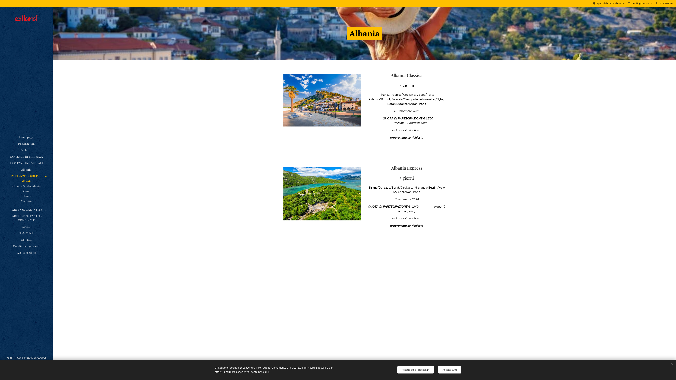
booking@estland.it (642, 3)
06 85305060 (666, 3)
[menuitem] (26, 137)
